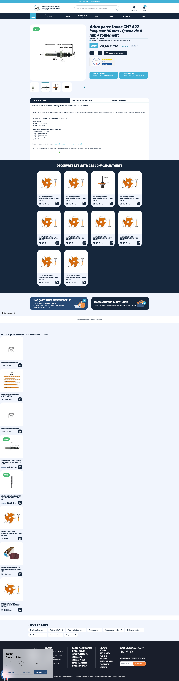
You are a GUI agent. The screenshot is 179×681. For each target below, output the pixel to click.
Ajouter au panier (116, 53)
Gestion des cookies (119, 676)
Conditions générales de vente (84, 676)
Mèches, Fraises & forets (82, 648)
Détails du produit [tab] (83, 100)
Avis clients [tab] (119, 100)
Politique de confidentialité (103, 676)
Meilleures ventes (133, 630)
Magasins (69, 635)
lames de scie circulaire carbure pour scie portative (67, 144)
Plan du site (54, 635)
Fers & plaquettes (79, 663)
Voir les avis (107, 64)
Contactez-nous (36, 635)
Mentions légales (36, 630)
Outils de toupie (78, 660)
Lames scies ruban (79, 666)
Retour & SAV (55, 630)
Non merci (12, 672)
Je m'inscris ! (139, 663)
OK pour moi (40, 672)
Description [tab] (39, 100)
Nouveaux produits (112, 630)
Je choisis (26, 672)
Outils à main (77, 657)
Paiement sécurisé (75, 630)
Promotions (93, 630)
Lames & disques (78, 651)
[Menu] (33, 16)
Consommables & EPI (80, 654)
